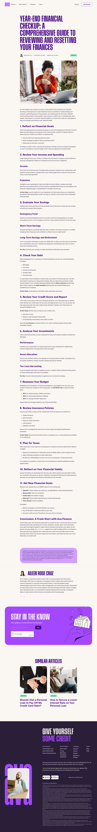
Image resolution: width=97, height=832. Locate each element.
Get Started (86, 4)
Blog (87, 748)
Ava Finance (41, 529)
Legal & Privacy (71, 777)
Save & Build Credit (48, 751)
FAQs (87, 751)
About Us (75, 748)
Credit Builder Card (48, 748)
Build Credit (63, 748)
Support (75, 753)
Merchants (63, 753)
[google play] (55, 777)
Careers (75, 751)
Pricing (62, 751)
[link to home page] (7, 4)
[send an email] (21, 596)
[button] (14, 4)
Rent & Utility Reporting (49, 753)
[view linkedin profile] (24, 596)
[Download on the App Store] (46, 777)
